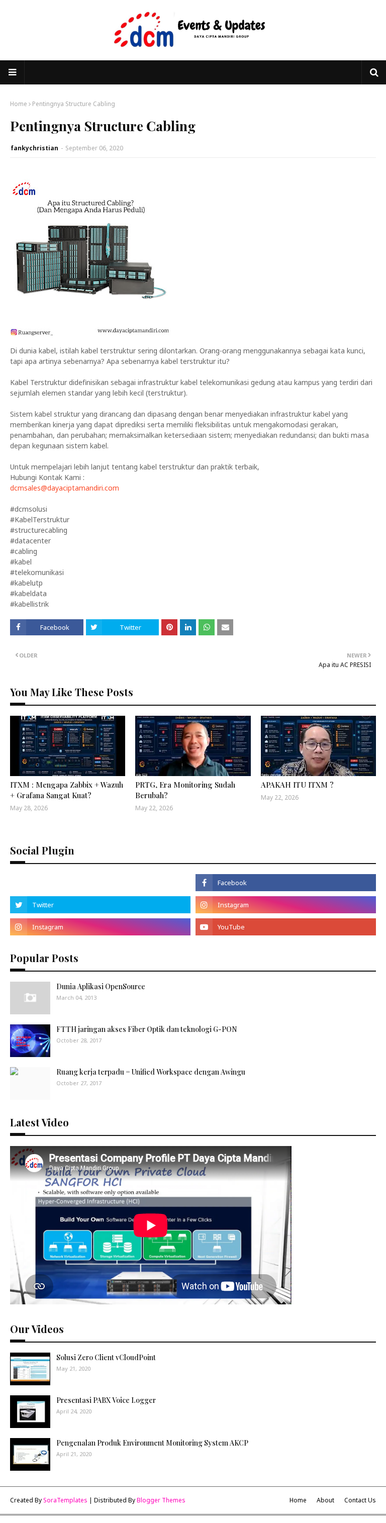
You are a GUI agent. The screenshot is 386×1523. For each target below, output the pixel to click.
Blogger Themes (161, 1500)
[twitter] (100, 904)
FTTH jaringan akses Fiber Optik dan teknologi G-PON (146, 1029)
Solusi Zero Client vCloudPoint (106, 1357)
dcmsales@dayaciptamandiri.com (64, 488)
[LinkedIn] (100, 882)
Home (18, 104)
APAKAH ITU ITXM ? (297, 785)
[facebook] (286, 882)
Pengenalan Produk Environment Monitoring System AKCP (152, 1443)
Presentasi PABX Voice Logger (106, 1400)
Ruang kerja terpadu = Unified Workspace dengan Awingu (150, 1072)
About (325, 1500)
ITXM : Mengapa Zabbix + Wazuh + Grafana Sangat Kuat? (66, 790)
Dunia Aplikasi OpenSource (100, 986)
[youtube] (286, 926)
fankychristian (34, 148)
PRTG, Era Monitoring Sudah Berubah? (185, 790)
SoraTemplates (65, 1500)
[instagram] (286, 904)
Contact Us (360, 1500)
